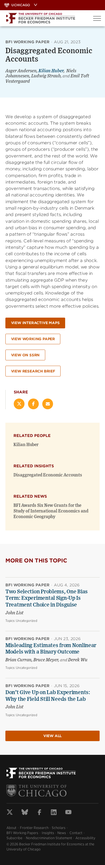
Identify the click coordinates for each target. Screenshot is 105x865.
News (61, 833)
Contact (75, 833)
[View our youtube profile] (68, 813)
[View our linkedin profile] (54, 813)
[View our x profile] (9, 813)
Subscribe (14, 838)
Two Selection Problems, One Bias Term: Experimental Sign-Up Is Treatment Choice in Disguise (46, 598)
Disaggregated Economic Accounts (47, 475)
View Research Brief (33, 371)
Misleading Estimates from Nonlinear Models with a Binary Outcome (50, 649)
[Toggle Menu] (97, 18)
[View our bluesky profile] (25, 813)
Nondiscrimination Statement (49, 838)
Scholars (58, 828)
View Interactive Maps (35, 323)
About (11, 828)
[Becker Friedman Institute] (44, 18)
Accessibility (85, 838)
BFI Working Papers (22, 833)
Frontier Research (34, 828)
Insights (48, 833)
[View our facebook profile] (39, 813)
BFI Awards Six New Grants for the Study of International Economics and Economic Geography (50, 511)
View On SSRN (25, 355)
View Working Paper (33, 339)
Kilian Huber (51, 71)
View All (52, 736)
